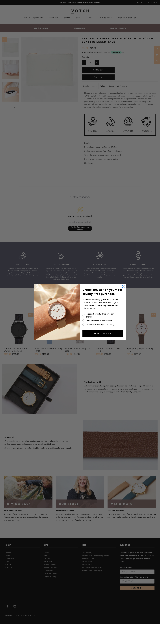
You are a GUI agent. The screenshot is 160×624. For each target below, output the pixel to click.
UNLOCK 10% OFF (103, 333)
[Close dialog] (123, 286)
